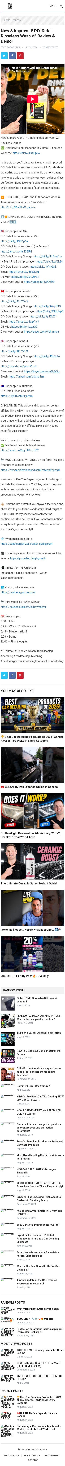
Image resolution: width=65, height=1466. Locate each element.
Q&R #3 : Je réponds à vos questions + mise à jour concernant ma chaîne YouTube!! (39, 1072)
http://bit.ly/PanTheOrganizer (18, 207)
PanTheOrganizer (10, 47)
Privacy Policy (32, 1455)
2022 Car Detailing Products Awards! (38, 1224)
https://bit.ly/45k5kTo (47, 356)
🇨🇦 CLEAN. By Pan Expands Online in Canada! (29, 787)
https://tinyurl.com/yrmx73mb (19, 366)
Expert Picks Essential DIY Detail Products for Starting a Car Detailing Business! (38, 1238)
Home (7, 20)
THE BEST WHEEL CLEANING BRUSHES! (39, 1033)
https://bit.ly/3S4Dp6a (26, 153)
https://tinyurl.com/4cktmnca (41, 331)
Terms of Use (11, 1455)
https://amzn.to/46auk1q (24, 271)
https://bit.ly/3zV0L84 (49, 261)
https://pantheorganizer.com (18, 592)
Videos (17, 20)
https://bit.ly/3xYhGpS (43, 266)
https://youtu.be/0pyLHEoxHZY (20, 450)
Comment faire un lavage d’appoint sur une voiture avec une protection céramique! (39, 1127)
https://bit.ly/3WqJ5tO (47, 306)
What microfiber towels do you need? (38, 1308)
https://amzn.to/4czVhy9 (24, 321)
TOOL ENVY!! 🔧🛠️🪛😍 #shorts (35, 1318)
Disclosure (51, 1455)
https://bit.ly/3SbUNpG (49, 311)
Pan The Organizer (36, 1449)
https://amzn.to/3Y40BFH (16, 251)
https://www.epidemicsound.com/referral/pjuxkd (30, 470)
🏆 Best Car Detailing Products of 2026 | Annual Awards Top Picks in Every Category (39, 1400)
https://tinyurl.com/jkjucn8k (17, 396)
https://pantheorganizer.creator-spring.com (26, 543)
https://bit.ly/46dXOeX (14, 301)
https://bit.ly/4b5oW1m (48, 256)
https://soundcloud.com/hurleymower (23, 607)
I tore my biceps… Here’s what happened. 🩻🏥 (31, 929)
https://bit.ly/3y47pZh (43, 316)
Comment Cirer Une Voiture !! (33, 1086)
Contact (33, 1460)
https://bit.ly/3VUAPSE (25, 276)
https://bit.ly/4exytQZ (24, 326)
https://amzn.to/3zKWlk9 (39, 281)
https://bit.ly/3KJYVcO (14, 351)
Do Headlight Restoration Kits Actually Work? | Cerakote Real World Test (39, 1428)
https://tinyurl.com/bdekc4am (27, 376)
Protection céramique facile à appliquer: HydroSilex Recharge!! (40, 1330)
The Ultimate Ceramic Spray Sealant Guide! (29, 883)
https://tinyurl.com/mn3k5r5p (41, 371)
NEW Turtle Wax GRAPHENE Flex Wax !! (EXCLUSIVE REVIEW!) (38, 1364)
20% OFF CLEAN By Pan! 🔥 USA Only (25, 976)
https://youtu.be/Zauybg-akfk (28, 558)
